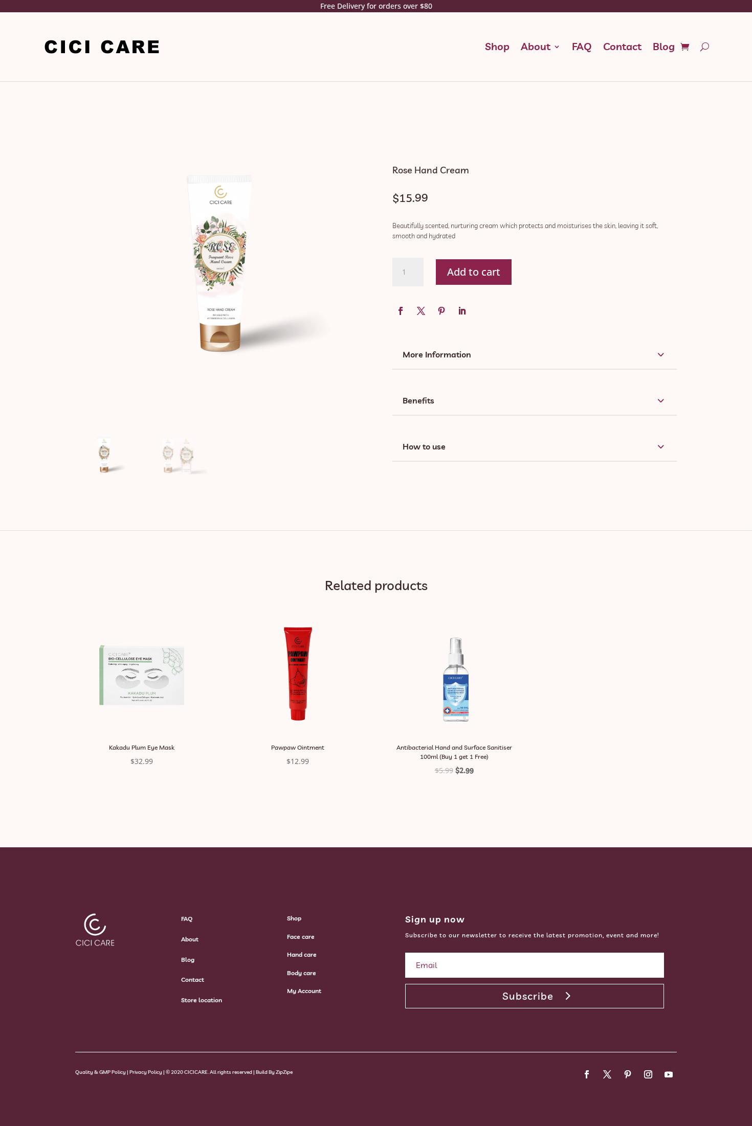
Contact (622, 46)
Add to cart (473, 272)
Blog (664, 46)
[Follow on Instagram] (648, 1074)
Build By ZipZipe (274, 1072)
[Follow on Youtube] (668, 1074)
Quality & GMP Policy (100, 1072)
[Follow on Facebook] (400, 311)
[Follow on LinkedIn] (462, 311)
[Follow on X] (421, 311)
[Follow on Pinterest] (441, 311)
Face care (301, 936)
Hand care (302, 954)
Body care (301, 973)
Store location (201, 1000)
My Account (304, 991)
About (535, 46)
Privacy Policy (145, 1072)
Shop (497, 46)
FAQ (582, 46)
